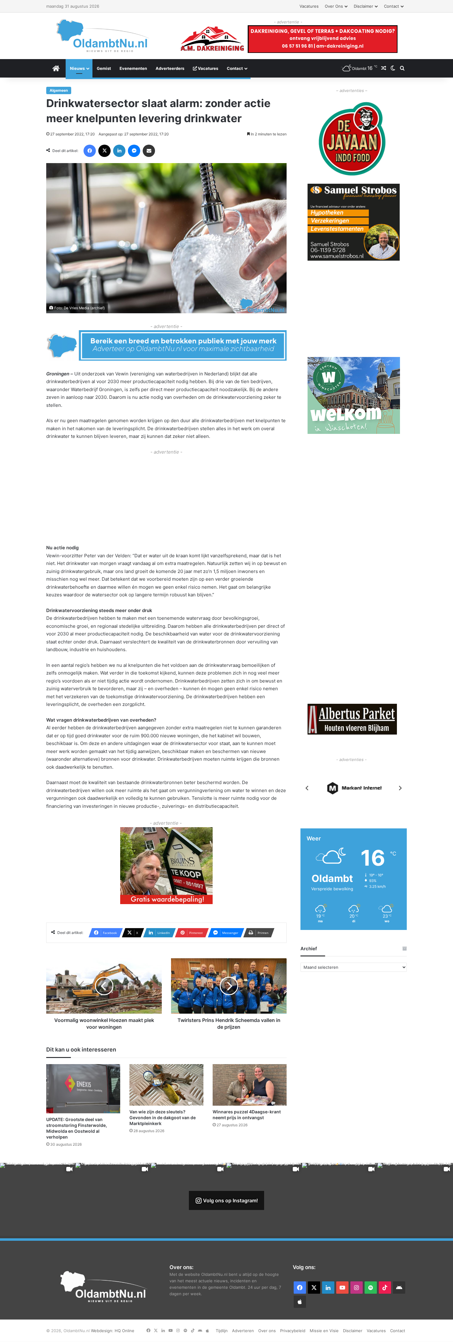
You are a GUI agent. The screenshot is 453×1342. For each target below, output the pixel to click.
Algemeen (59, 90)
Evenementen (133, 68)
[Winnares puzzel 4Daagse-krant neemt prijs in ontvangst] (250, 1085)
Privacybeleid (292, 1330)
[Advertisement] (166, 499)
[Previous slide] (307, 788)
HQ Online (124, 1330)
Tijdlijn (222, 1330)
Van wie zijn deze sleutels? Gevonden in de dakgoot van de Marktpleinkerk (162, 1117)
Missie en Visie (324, 1330)
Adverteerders (170, 68)
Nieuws (77, 68)
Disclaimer (363, 6)
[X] (104, 151)
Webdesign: (103, 1330)
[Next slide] (400, 788)
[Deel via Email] (149, 151)
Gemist (104, 68)
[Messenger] (134, 151)
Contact (391, 6)
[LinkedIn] (119, 151)
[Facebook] (90, 151)
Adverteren (243, 1330)
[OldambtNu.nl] (103, 35)
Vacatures (309, 6)
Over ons (334, 6)
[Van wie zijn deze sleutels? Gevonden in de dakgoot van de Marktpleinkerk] (166, 1085)
